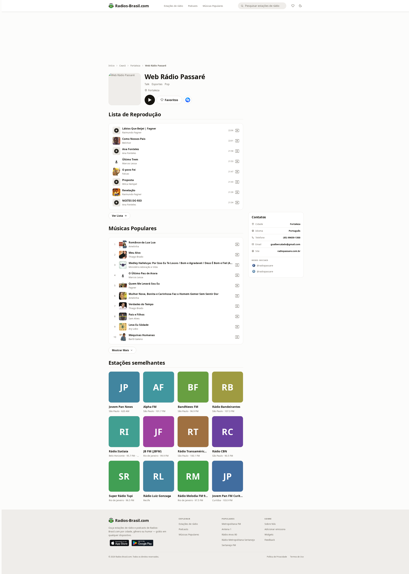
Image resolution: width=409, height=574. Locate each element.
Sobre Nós (270, 523)
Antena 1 (226, 529)
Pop (167, 84)
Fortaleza (135, 65)
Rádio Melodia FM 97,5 (193, 496)
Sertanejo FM (229, 545)
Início (111, 65)
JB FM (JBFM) (152, 451)
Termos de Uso (297, 556)
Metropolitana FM (231, 523)
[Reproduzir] (150, 100)
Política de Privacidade (277, 556)
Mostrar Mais (120, 350)
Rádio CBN (219, 451)
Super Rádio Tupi (121, 496)
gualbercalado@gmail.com (285, 244)
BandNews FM (188, 407)
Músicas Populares (213, 5)
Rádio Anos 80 (229, 534)
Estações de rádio (173, 5)
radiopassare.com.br (288, 251)
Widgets (269, 534)
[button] (124, 387)
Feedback (270, 539)
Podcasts (193, 5)
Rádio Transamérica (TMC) (193, 451)
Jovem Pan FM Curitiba (227, 496)
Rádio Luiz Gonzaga (157, 496)
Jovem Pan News (121, 407)
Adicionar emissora (275, 529)
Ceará (122, 65)
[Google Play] (142, 543)
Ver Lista (117, 216)
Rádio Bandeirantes (226, 407)
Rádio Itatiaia (118, 451)
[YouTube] (237, 130)
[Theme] (300, 5)
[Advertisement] (206, 38)
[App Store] (119, 543)
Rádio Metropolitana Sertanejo (238, 539)
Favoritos (171, 100)
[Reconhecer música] (188, 100)
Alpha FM (150, 407)
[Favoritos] (293, 5)
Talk (147, 84)
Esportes (157, 84)
